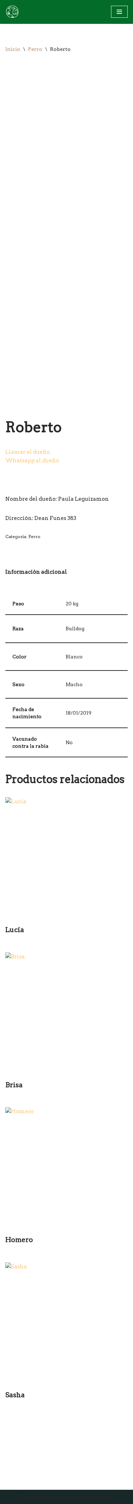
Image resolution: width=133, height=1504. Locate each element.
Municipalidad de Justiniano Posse (66, 1497)
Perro (35, 49)
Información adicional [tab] (36, 572)
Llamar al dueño (27, 452)
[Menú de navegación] (119, 12)
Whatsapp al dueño (32, 460)
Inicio (12, 49)
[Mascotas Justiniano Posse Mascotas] (12, 12)
